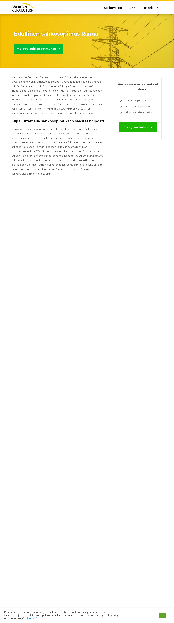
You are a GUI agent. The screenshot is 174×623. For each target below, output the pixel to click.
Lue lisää (32, 618)
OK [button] (162, 615)
